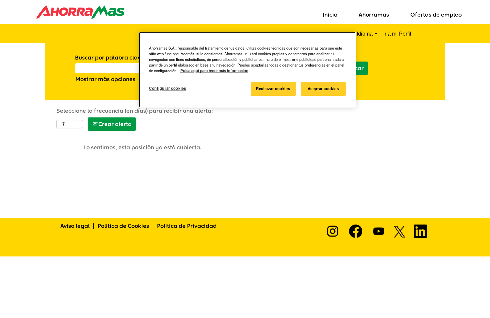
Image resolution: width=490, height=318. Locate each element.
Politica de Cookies (123, 225)
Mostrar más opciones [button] (105, 79)
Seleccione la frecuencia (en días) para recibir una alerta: (134, 110)
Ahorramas (374, 14)
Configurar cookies (167, 88)
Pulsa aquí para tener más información (214, 70)
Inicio (330, 14)
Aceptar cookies (323, 88)
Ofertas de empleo (436, 14)
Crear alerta (114, 123)
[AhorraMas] (64, 12)
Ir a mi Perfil (397, 34)
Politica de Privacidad (187, 225)
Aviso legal (75, 225)
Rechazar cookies (273, 88)
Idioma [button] (365, 34)
